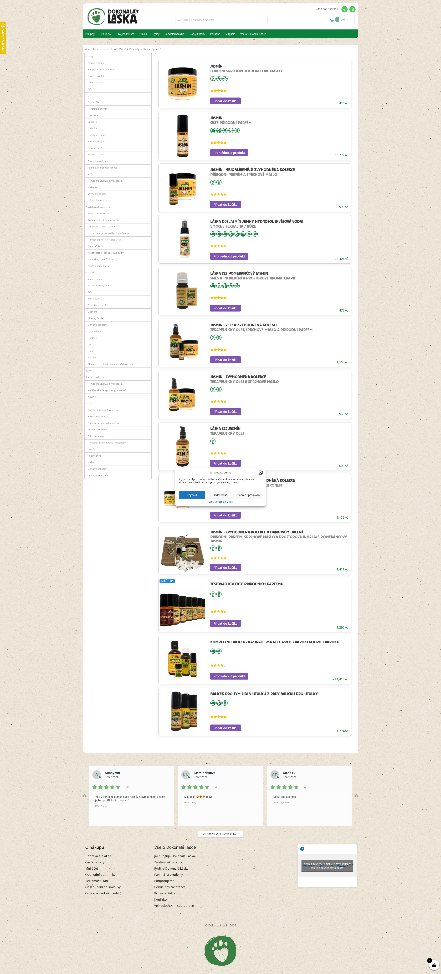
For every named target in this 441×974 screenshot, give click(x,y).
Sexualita (93, 115)
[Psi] (213, 130)
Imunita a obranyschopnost (102, 167)
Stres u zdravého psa (99, 213)
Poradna (215, 33)
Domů (122, 49)
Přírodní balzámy (97, 436)
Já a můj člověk (95, 148)
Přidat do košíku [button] (225, 101)
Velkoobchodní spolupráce (174, 906)
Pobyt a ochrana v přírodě (101, 69)
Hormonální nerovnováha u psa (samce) (109, 233)
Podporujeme (164, 881)
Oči (89, 89)
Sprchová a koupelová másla (103, 409)
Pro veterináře (164, 893)
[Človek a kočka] (237, 234)
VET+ (90, 174)
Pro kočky (105, 33)
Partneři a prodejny (168, 875)
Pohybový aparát (97, 134)
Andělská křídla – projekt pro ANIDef (107, 390)
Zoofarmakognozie (168, 862)
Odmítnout (220, 495)
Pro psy (90, 33)
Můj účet (91, 868)
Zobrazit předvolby (249, 495)
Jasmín (91, 449)
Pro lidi (143, 33)
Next (356, 796)
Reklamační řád (96, 881)
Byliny (156, 33)
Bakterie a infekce (97, 76)
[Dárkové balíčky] (237, 130)
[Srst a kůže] (243, 234)
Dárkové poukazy (97, 200)
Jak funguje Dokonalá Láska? (175, 856)
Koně (90, 351)
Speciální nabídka (174, 33)
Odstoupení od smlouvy (103, 887)
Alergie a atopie (96, 62)
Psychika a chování (98, 108)
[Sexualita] (225, 78)
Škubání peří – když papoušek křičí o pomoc (110, 364)
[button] (260, 472)
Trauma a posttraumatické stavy (105, 220)
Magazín (230, 33)
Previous (84, 796)
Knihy (91, 462)
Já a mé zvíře (94, 455)
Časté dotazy (94, 862)
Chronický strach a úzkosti (101, 226)
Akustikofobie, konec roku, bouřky (106, 252)
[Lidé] (213, 78)
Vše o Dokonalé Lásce (253, 33)
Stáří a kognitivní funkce (100, 259)
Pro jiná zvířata (125, 33)
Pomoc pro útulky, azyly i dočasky (105, 180)
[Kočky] (219, 234)
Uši (89, 95)
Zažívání (92, 128)
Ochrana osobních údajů (220, 501)
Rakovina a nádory (98, 161)
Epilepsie (93, 121)
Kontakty (161, 899)
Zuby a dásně (95, 82)
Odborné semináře (98, 475)
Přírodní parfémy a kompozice (104, 423)
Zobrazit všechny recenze (220, 834)
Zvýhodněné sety (97, 193)
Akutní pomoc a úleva (99, 265)
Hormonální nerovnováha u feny (105, 239)
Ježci (90, 344)
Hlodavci (92, 337)
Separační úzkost (97, 246)
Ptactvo (92, 357)
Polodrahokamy (96, 416)
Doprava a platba (98, 856)
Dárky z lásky (197, 33)
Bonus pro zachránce (170, 887)
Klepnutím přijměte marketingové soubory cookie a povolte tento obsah (327, 865)
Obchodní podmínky (100, 875)
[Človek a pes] (219, 130)
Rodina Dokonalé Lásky (171, 868)
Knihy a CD (93, 187)
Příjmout (192, 495)
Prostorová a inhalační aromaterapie (107, 442)
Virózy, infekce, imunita (100, 285)
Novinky (92, 396)
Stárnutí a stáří (95, 154)
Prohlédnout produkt (229, 153)
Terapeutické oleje (97, 429)
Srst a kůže (94, 102)
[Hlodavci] (225, 234)
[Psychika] (219, 78)
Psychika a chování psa (97, 206)
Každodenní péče (97, 141)
